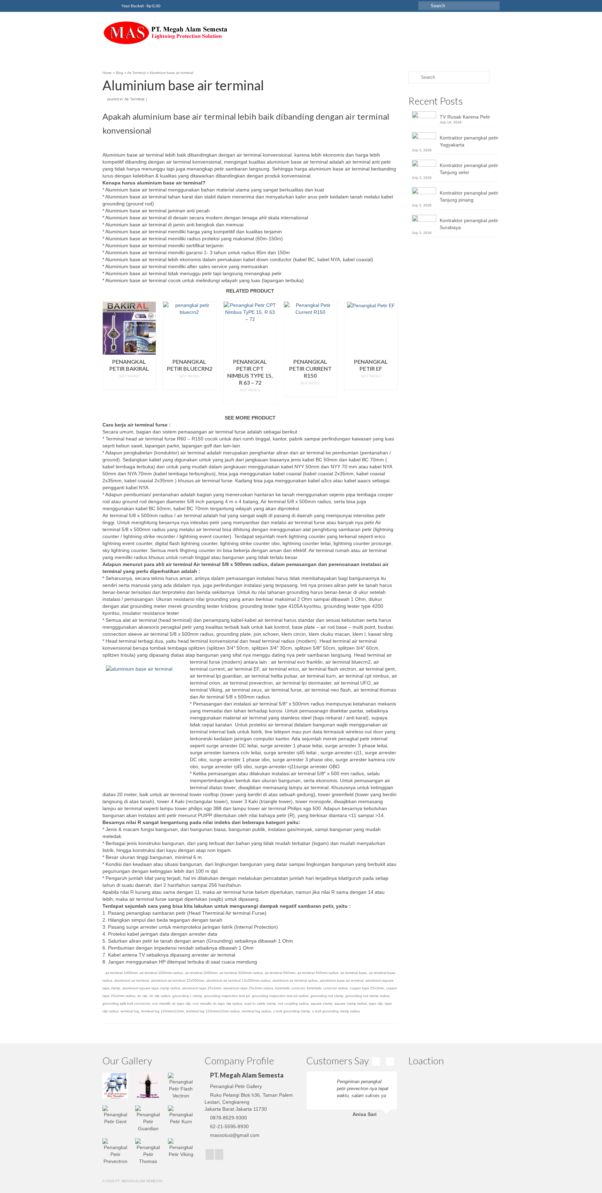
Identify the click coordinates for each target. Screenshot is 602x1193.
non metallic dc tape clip (171, 1003)
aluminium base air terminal (341, 980)
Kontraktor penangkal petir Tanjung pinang (469, 196)
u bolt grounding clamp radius (336, 1011)
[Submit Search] (423, 5)
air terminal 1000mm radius (161, 973)
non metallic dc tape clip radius (217, 1003)
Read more (129, 384)
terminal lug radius (256, 1011)
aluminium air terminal (131, 980)
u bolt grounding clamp (291, 1011)
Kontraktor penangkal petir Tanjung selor (469, 169)
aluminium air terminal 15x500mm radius (238, 980)
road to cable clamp (260, 1003)
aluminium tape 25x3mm (201, 988)
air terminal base (353, 973)
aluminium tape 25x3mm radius (248, 988)
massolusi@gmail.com (235, 1135)
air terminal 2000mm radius (241, 973)
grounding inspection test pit (227, 996)
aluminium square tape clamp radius (151, 988)
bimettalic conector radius (327, 988)
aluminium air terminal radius (295, 980)
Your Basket (140, 5)
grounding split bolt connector (126, 1003)
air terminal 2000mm (201, 973)
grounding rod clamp (327, 996)
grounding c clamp (187, 996)
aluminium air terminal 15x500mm (177, 980)
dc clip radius (159, 996)
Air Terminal (134, 99)
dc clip (142, 996)
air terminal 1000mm (121, 973)
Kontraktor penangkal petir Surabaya (469, 224)
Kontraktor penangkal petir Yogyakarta (469, 141)
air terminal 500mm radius (317, 973)
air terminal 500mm (280, 973)
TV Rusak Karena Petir (465, 117)
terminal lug (130, 1011)
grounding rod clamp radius (367, 996)
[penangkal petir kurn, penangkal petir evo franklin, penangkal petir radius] (165, 33)
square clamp (321, 1003)
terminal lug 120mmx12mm (162, 1011)
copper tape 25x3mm (367, 988)
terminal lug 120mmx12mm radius (213, 1011)
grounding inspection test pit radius (280, 996)
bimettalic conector (290, 988)
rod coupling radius (293, 1003)
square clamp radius (350, 1003)
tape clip (376, 1003)
